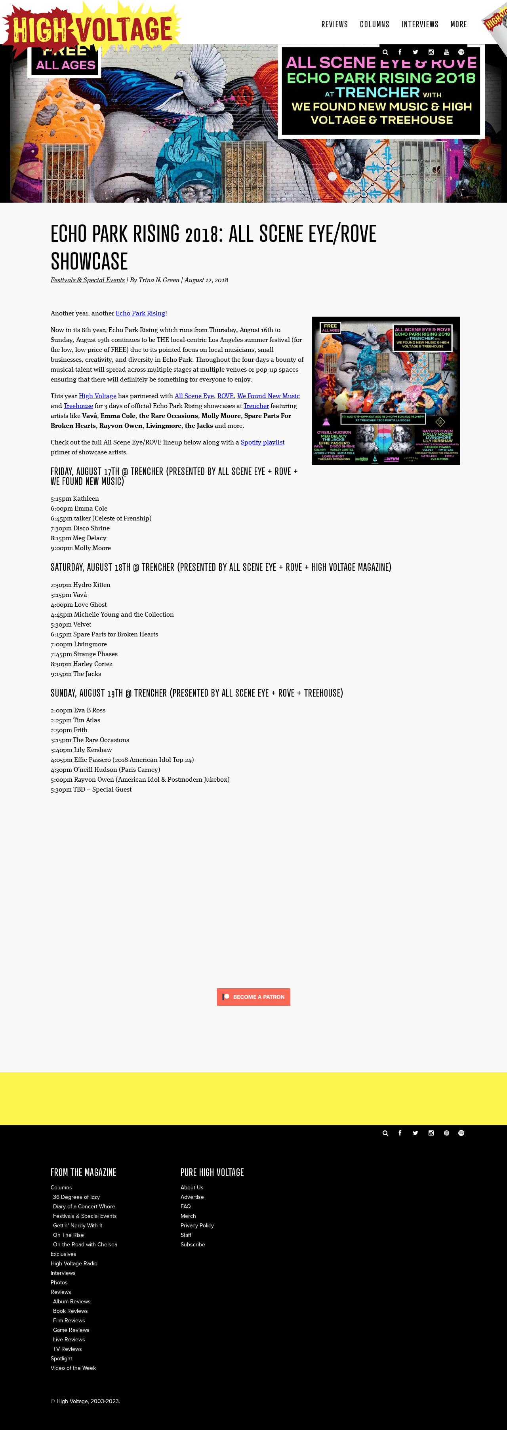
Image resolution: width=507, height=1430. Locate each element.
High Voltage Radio (74, 1263)
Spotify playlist (262, 442)
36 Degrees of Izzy (76, 1197)
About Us (192, 1187)
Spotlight (61, 1358)
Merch (188, 1216)
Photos (59, 1282)
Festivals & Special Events (88, 280)
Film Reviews (69, 1320)
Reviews (335, 23)
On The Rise (68, 1235)
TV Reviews (67, 1349)
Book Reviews (70, 1311)
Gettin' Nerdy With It (77, 1225)
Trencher (256, 406)
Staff (186, 1235)
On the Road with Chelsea (85, 1244)
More (459, 23)
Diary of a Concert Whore (84, 1206)
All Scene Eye (194, 396)
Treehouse (78, 406)
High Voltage (97, 396)
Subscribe (193, 1244)
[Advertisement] (253, 1098)
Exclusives (63, 1254)
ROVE (225, 396)
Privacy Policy (197, 1225)
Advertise (192, 1197)
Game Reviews (71, 1330)
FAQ (186, 1206)
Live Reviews (69, 1339)
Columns (375, 23)
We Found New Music (268, 396)
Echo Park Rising (140, 313)
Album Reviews (72, 1301)
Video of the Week (73, 1368)
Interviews (420, 23)
